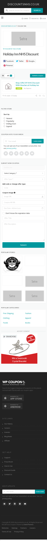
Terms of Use (6, 532)
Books (27, 323)
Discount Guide (9, 470)
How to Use (8, 466)
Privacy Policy (19, 532)
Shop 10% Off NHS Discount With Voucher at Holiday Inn (28, 84)
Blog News (8, 436)
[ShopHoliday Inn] (23, 39)
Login (44, 18)
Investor (7, 432)
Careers (7, 428)
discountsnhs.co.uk (23, 4)
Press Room (8, 462)
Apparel (28, 318)
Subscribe (38, 141)
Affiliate (7, 441)
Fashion (28, 313)
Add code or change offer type (14, 184)
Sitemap (14, 528)
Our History (8, 424)
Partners (23, 528)
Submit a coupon (37, 75)
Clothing (6, 318)
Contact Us (8, 474)
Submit (23, 245)
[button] (8, 61)
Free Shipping (8, 313)
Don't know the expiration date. (18, 213)
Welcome (5, 528)
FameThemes (28, 525)
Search (37, 10)
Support (7, 458)
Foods (5, 323)
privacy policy (11, 148)
